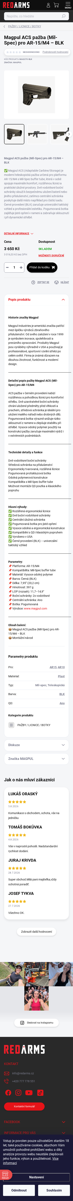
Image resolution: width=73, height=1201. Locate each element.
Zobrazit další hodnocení (36, 931)
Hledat (63, 16)
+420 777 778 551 (23, 1081)
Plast (61, 676)
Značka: (12, 62)
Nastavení (36, 1177)
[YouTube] (28, 1092)
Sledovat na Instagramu (40, 1022)
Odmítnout (19, 1190)
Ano (62, 703)
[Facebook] (7, 1092)
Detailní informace (16, 233)
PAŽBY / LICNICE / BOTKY (33, 725)
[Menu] (68, 5)
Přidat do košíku (39, 267)
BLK (62, 694)
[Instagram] (17, 1092)
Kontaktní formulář (24, 1106)
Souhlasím (54, 1190)
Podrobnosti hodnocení (55, 52)
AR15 (53, 667)
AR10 (61, 667)
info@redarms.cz (23, 1073)
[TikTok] (39, 1092)
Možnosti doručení (51, 255)
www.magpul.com (35, 608)
